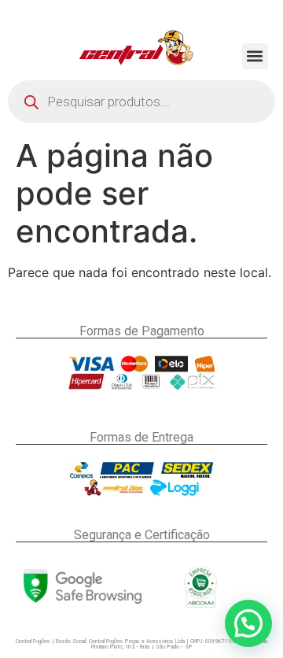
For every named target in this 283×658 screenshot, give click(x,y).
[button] (255, 56)
